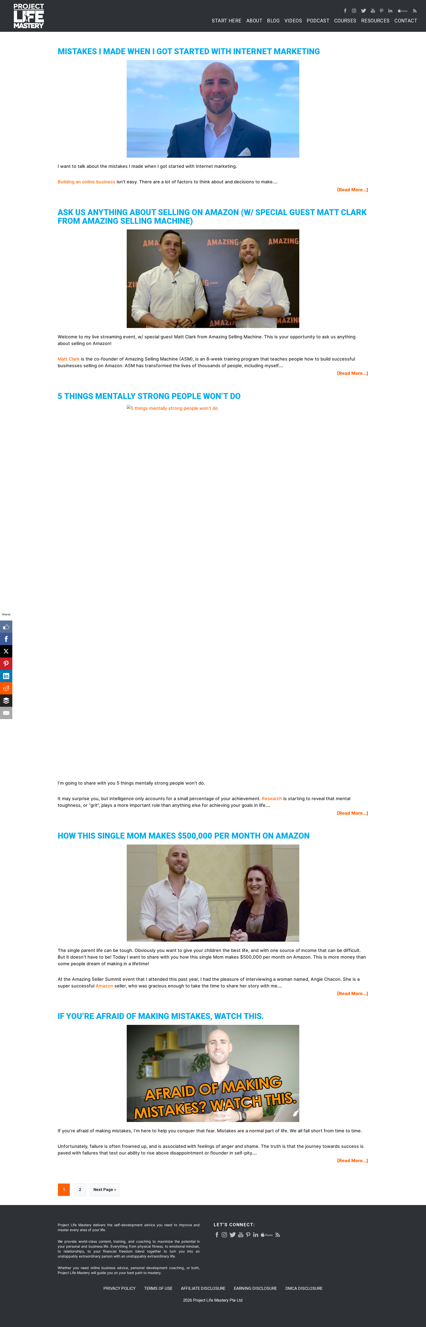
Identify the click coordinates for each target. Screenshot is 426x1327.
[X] (6, 651)
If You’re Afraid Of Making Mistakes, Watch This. (161, 1016)
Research (272, 798)
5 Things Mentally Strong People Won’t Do (149, 396)
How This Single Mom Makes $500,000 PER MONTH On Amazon (184, 836)
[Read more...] (352, 190)
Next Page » (104, 1191)
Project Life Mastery (29, 16)
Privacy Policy (120, 1288)
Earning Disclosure (255, 1288)
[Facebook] (6, 639)
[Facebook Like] (6, 626)
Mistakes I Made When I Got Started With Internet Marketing (189, 51)
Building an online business (86, 181)
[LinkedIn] (6, 676)
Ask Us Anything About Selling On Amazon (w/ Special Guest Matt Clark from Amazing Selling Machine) (212, 217)
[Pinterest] (6, 663)
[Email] (6, 713)
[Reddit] (6, 688)
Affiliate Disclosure (203, 1288)
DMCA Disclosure (303, 1288)
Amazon (104, 985)
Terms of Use (158, 1288)
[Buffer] (6, 700)
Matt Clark (69, 359)
